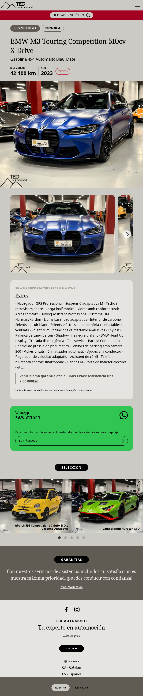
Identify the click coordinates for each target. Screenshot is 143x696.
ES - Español (71, 674)
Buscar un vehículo (69, 15)
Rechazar (81, 687)
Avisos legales (71, 636)
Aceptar (60, 687)
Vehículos (27, 28)
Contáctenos (28, 440)
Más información (72, 587)
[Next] (127, 234)
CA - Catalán (71, 667)
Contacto (71, 648)
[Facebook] (66, 609)
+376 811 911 (27, 417)
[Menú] (138, 5)
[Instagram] (77, 609)
